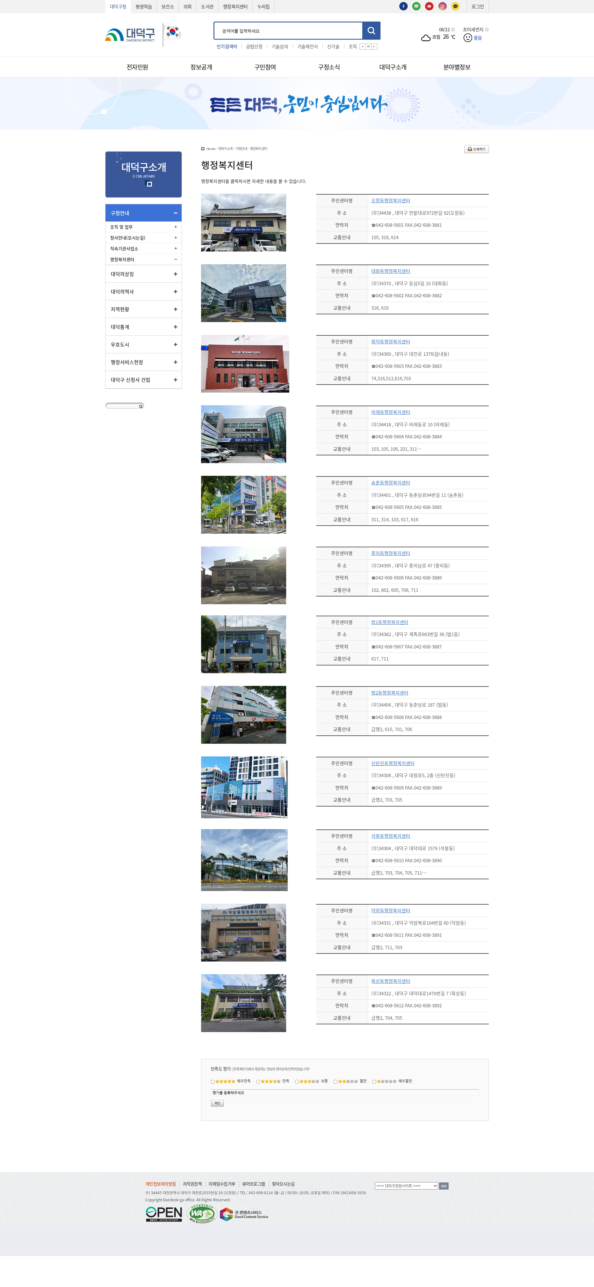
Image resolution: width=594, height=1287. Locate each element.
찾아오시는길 (283, 1184)
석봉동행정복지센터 (390, 836)
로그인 (477, 6)
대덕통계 (120, 326)
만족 (285, 1080)
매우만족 (244, 1080)
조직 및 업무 (121, 227)
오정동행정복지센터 (390, 200)
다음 (374, 46)
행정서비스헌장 (127, 362)
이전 (362, 46)
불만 (363, 1080)
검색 (371, 30)
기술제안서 (282, 46)
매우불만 (405, 1080)
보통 (324, 1080)
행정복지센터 (235, 6)
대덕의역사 (122, 291)
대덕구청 (118, 6)
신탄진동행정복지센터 (393, 763)
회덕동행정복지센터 (390, 341)
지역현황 (120, 309)
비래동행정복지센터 (390, 412)
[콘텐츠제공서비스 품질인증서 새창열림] (243, 1213)
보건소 (167, 6)
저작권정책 (192, 1184)
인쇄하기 (479, 149)
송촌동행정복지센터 (390, 482)
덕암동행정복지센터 (390, 910)
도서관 (207, 6)
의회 (187, 6)
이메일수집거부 (222, 1184)
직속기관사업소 (124, 248)
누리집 (263, 6)
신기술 (307, 46)
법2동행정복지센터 (389, 692)
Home (210, 148)
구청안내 (120, 213)
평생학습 (144, 6)
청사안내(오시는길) (127, 238)
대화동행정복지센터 (390, 271)
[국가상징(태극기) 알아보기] (172, 34)
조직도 (329, 46)
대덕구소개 (225, 148)
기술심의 (254, 46)
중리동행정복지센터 (390, 553)
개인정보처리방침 (160, 1184)
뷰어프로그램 (253, 1184)
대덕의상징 (122, 274)
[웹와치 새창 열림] (202, 1213)
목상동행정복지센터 (390, 981)
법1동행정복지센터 (389, 622)
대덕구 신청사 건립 (130, 379)
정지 (368, 46)
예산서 (351, 46)
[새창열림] (403, 5)
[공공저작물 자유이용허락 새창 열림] (165, 1213)
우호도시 (120, 344)
